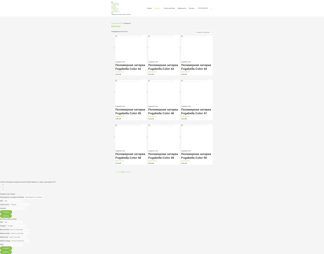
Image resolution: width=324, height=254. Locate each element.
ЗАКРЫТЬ (6, 216)
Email (1, 244)
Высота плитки (4, 229)
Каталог (157, 8)
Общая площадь (5, 240)
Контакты (192, 8)
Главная (149, 8)
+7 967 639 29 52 (202, 8)
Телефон (3, 226)
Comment (3, 208)
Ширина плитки (5, 233)
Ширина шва (4, 237)
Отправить (6, 212)
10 (128, 172)
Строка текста (5, 204)
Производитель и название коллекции (12, 197)
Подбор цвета (181, 8)
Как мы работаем (169, 8)
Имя (2, 201)
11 (129, 172)
